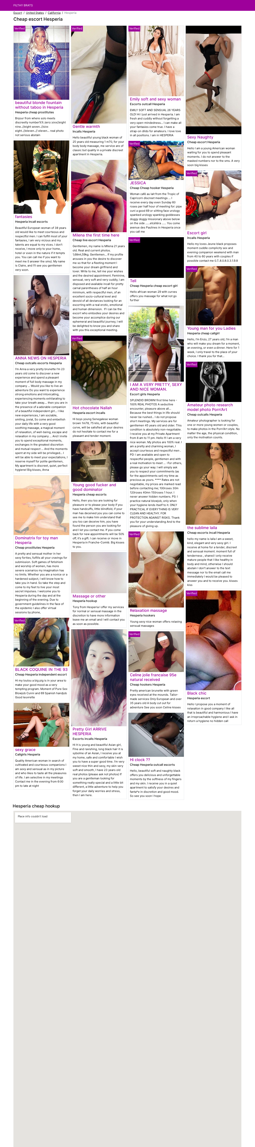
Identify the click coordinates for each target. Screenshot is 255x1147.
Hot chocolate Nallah (92, 408)
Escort (17, 13)
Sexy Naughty (200, 137)
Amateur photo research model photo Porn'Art (210, 407)
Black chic (196, 693)
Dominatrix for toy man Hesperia (36, 540)
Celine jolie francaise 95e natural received (153, 677)
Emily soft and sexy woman (155, 99)
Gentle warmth (86, 126)
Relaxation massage (148, 610)
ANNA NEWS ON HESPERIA (40, 358)
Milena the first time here (96, 235)
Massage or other (89, 596)
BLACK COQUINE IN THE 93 (41, 669)
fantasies (23, 216)
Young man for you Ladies (211, 328)
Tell (133, 280)
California (54, 13)
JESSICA (138, 183)
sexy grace (25, 749)
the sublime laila (202, 527)
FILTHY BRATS (23, 5)
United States (35, 13)
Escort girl (196, 233)
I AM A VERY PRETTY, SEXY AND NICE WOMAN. (156, 387)
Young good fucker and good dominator (94, 487)
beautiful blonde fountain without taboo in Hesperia (39, 105)
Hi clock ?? (140, 759)
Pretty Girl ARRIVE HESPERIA (90, 731)
